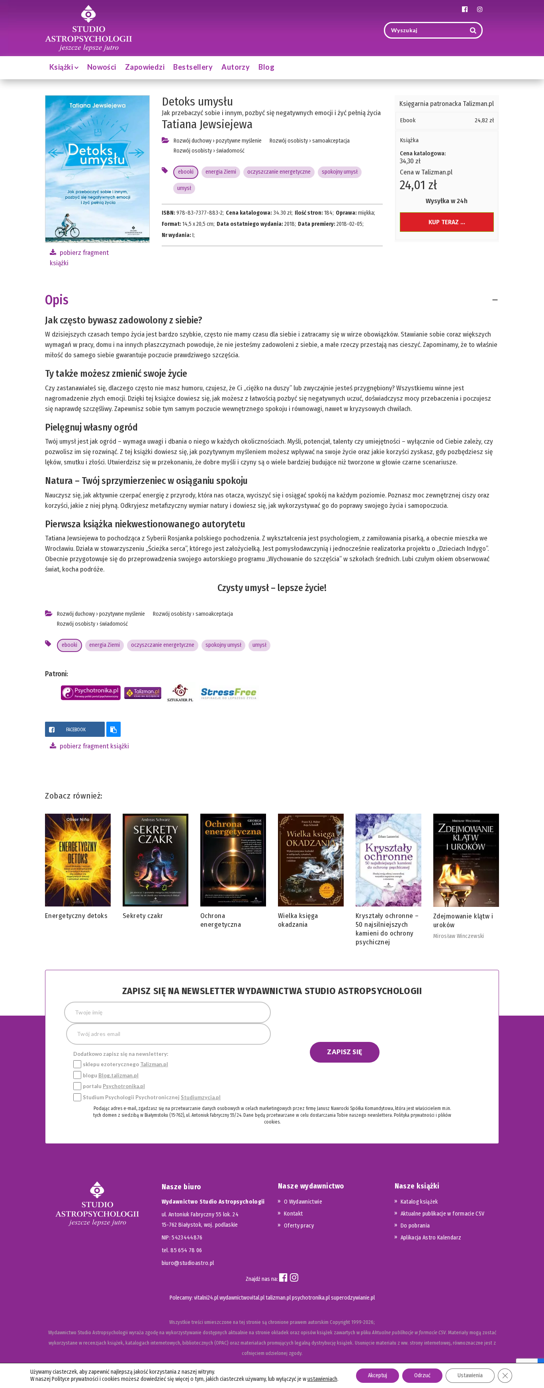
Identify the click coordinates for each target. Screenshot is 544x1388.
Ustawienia (470, 1375)
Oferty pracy (299, 1225)
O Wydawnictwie (303, 1201)
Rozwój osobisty (193, 150)
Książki (61, 67)
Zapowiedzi (145, 67)
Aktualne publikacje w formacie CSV (443, 1213)
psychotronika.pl (311, 1297)
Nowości (101, 67)
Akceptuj (377, 1375)
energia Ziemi (220, 171)
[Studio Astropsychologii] (88, 27)
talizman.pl (278, 1297)
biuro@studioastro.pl (188, 1263)
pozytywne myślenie (239, 140)
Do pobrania (415, 1225)
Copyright (340, 1322)
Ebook (408, 120)
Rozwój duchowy (192, 140)
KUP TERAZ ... (447, 222)
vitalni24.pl (206, 1297)
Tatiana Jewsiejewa (207, 124)
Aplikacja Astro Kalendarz (431, 1237)
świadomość (230, 150)
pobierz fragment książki (93, 746)
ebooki (186, 171)
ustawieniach (322, 1379)
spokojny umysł (340, 171)
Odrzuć (422, 1375)
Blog (266, 67)
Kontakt (293, 1213)
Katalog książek (419, 1201)
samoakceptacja (331, 140)
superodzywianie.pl (353, 1297)
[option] (78, 868)
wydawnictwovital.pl (241, 1297)
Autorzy (235, 67)
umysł (184, 188)
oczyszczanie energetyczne (279, 171)
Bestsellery (193, 67)
